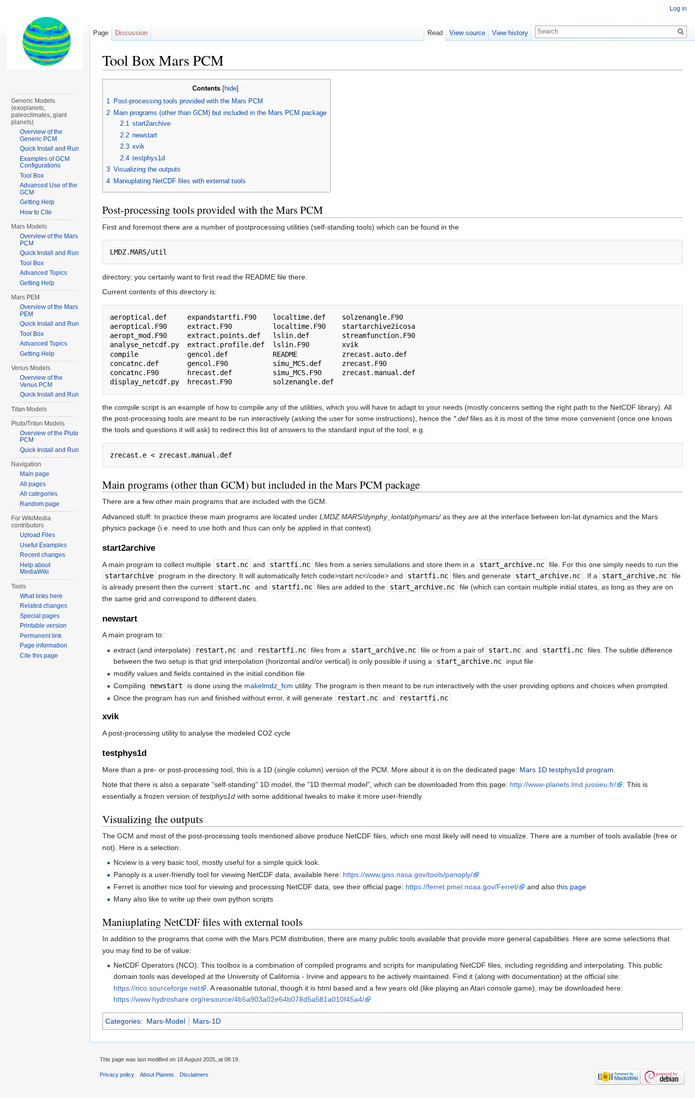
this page (571, 887)
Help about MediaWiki (35, 568)
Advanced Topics (43, 272)
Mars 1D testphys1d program (566, 770)
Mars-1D (207, 1021)
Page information (43, 645)
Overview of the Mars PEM (49, 310)
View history (510, 33)
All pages (33, 484)
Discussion (131, 33)
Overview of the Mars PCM (49, 240)
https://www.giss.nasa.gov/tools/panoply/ (408, 874)
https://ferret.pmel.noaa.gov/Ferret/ (462, 887)
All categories (38, 493)
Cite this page (39, 655)
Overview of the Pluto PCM (49, 437)
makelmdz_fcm (268, 686)
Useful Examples (43, 545)
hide (230, 88)
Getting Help (37, 202)
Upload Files (37, 535)
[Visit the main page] (44, 40)
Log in (678, 8)
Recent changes (42, 554)
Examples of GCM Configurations (45, 162)
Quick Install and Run (49, 148)
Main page (34, 473)
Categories (122, 1021)
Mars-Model (166, 1021)
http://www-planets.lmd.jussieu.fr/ (563, 784)
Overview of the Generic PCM (41, 135)
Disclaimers (194, 1075)
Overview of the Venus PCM (41, 381)
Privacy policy (117, 1075)
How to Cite (36, 212)
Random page (40, 504)
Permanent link (41, 635)
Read (435, 33)
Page (100, 33)
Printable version (43, 625)
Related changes (43, 605)
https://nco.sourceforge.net (156, 988)
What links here (41, 596)
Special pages (40, 616)
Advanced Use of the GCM (48, 189)
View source (467, 33)
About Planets (157, 1075)
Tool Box (32, 175)
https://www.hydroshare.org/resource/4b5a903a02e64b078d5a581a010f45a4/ (238, 999)
